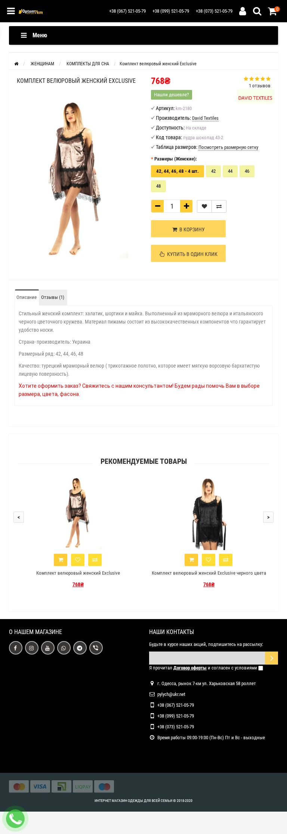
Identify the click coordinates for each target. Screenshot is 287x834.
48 (158, 186)
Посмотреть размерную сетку (228, 147)
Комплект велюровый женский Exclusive (78, 573)
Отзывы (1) (52, 297)
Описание (26, 297)
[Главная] (16, 63)
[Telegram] (80, 648)
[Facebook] (15, 648)
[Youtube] (48, 648)
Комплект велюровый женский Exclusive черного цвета (209, 573)
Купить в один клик (191, 254)
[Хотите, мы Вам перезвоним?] (15, 819)
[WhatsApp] (64, 648)
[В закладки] (204, 206)
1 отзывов (260, 85)
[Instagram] (31, 648)
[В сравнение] (219, 206)
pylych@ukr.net (171, 694)
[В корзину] (60, 560)
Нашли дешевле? (171, 94)
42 (213, 171)
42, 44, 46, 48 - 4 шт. (177, 171)
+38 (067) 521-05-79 (127, 11)
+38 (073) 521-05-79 (214, 11)
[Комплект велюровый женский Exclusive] (76, 178)
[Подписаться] (271, 658)
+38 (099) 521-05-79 (170, 11)
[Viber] (96, 648)
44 (230, 171)
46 (247, 171)
